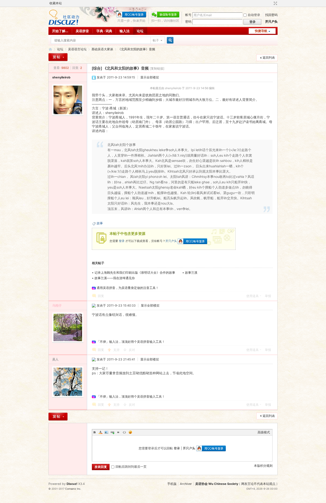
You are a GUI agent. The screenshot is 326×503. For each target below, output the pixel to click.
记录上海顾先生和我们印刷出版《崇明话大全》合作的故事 (135, 272)
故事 (100, 223)
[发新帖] (58, 57)
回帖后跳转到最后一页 (131, 466)
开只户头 (271, 21)
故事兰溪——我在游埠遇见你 (115, 278)
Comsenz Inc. (73, 488)
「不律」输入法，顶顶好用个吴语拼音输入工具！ (131, 342)
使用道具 (252, 296)
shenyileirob (61, 77)
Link (112, 432)
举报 (268, 296)
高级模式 (264, 432)
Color (100, 432)
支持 (117, 350)
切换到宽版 (275, 3)
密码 (188, 21)
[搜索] (169, 40)
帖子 (156, 40)
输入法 (125, 31)
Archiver (186, 484)
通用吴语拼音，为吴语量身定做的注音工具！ (128, 288)
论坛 (140, 31)
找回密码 (271, 15)
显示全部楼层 (149, 77)
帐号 (188, 15)
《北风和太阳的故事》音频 (136, 49)
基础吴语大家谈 (102, 49)
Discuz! (72, 484)
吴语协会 (50, 49)
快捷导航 (261, 31)
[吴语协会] (63, 24)
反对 (132, 350)
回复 (101, 296)
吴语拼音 (82, 31)
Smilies (130, 432)
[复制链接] (157, 68)
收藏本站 (55, 3)
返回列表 (269, 57)
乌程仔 (57, 305)
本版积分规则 (263, 465)
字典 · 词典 (104, 31)
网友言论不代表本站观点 (258, 484)
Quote (118, 432)
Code (124, 432)
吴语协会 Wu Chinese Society (216, 484)
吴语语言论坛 (77, 49)
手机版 (172, 484)
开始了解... (60, 31)
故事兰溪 (191, 272)
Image (106, 432)
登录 (122, 241)
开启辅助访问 (271, 3)
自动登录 (254, 15)
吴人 (55, 359)
